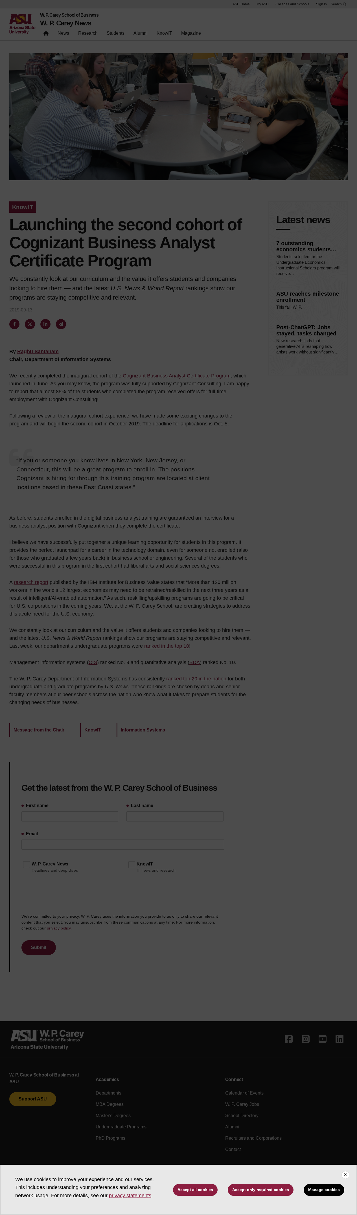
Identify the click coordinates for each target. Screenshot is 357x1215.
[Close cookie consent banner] (345, 1175)
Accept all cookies (195, 1189)
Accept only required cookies (260, 1189)
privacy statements (130, 1195)
